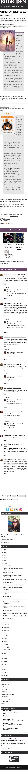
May (5, 638)
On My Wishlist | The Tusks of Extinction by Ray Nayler (8, 245)
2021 (3, 560)
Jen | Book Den (11, 290)
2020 (3, 563)
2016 (3, 661)
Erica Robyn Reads (8, 723)
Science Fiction (5, 699)
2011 (3, 675)
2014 (3, 667)
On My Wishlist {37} (8, 596)
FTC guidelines (14, 739)
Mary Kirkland (7, 435)
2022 (3, 558)
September (6, 627)
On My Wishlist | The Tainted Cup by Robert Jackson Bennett (19, 246)
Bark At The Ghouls (8, 710)
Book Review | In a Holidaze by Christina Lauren (15, 599)
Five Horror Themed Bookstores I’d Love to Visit (13, 720)
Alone (1, 24)
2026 (3, 549)
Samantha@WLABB (9, 444)
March (5, 644)
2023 (3, 555)
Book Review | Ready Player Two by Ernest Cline (15, 616)
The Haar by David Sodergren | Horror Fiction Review (13, 712)
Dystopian (3, 684)
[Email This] (19, 261)
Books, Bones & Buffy (8, 719)
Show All (25, 732)
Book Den (8, 767)
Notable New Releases (7, 694)
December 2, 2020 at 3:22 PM (14, 388)
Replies (7, 287)
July (5, 633)
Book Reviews (4, 682)
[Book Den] (14, 761)
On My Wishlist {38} (8, 582)
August (5, 630)
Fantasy (3, 687)
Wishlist (6, 263)
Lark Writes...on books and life (10, 728)
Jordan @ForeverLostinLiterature (12, 412)
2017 (3, 658)
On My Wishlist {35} (8, 618)
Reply (5, 284)
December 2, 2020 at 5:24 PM (18, 435)
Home (2, 6)
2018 (3, 656)
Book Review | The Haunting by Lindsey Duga (14, 579)
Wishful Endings (14, 216)
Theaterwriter (7, 337)
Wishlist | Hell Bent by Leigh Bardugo (8, 255)
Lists (22, 6)
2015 (3, 664)
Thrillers (3, 701)
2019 (3, 653)
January (6, 649)
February (6, 647)
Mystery (3, 691)
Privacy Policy (19, 767)
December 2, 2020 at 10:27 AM (18, 337)
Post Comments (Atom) (12, 499)
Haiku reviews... (6, 729)
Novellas (3, 696)
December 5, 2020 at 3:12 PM (18, 459)
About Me (8, 6)
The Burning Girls (4, 107)
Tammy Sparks (7, 274)
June (5, 636)
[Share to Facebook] (23, 261)
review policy (8, 748)
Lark (5, 388)
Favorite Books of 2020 (8, 572)
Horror (3, 689)
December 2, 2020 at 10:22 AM (13, 303)
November (6, 622)
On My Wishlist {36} (8, 610)
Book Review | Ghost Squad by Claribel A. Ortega (15, 613)
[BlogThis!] (20, 261)
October (6, 624)
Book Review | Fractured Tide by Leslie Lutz (14, 585)
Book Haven (6, 715)
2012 (3, 672)
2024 (3, 552)
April (5, 641)
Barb (5, 303)
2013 (3, 670)
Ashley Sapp (7, 364)
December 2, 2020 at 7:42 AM (19, 274)
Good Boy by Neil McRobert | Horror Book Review (12, 725)
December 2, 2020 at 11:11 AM (18, 364)
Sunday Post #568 (7, 717)
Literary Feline (7, 459)
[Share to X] (21, 261)
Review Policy (15, 6)
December (6, 566)
